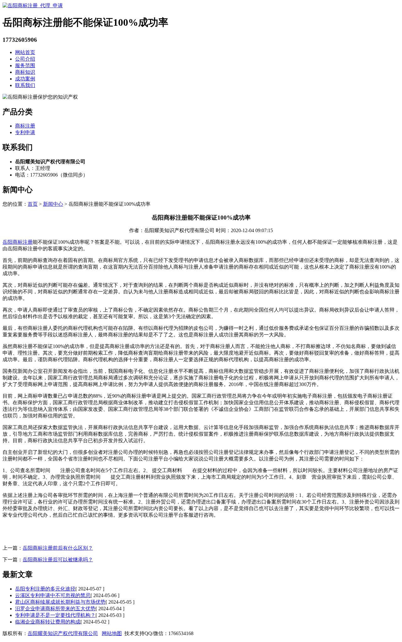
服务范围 (25, 65)
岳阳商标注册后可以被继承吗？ (58, 559)
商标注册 (25, 125)
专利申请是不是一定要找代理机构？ (55, 615)
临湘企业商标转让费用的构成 (47, 621)
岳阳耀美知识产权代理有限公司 (63, 633)
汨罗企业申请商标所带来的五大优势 (55, 608)
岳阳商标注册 (18, 242)
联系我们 (25, 85)
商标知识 (25, 72)
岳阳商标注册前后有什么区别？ (58, 548)
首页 (33, 204)
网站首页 (25, 52)
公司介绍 (25, 59)
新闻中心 (53, 204)
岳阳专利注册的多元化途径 (45, 588)
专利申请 (25, 132)
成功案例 (25, 78)
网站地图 (112, 633)
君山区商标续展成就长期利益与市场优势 (60, 602)
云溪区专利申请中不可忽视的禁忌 (52, 595)
